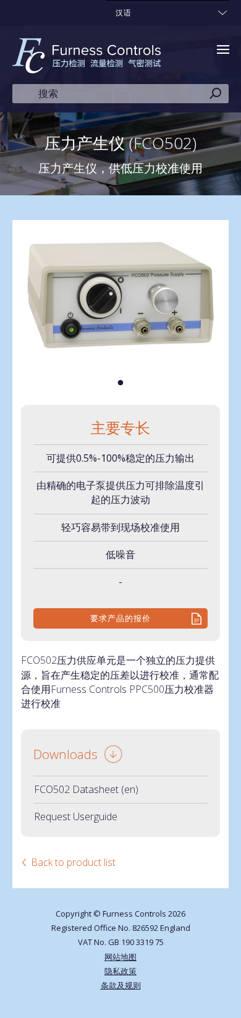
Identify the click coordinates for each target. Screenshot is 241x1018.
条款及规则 (121, 985)
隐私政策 (120, 971)
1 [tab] (120, 383)
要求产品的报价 (120, 618)
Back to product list (73, 862)
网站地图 (120, 956)
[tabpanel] (121, 295)
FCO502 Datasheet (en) (86, 789)
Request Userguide (75, 816)
